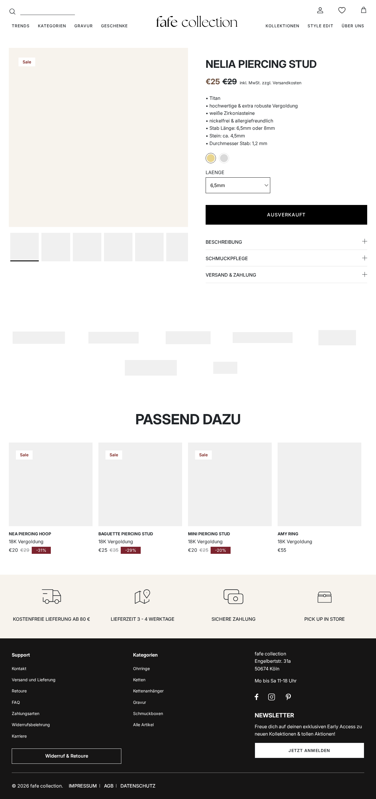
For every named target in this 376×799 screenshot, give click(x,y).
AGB (108, 786)
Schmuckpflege (227, 258)
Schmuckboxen (148, 713)
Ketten (139, 679)
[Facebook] (256, 697)
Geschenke (114, 25)
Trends (21, 25)
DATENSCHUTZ (137, 786)
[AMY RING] (319, 484)
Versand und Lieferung (34, 679)
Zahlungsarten (25, 713)
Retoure (19, 690)
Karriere (19, 736)
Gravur (83, 25)
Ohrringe (141, 668)
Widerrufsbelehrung (31, 724)
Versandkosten (287, 82)
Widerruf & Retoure (66, 756)
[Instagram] (271, 697)
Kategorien (52, 25)
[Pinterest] (288, 697)
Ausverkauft (286, 215)
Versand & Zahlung (231, 275)
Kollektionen (282, 25)
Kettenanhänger (148, 690)
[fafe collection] (197, 21)
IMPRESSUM (83, 786)
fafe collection (46, 786)
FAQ (16, 702)
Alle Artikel (143, 724)
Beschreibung (224, 242)
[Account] (319, 10)
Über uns (353, 25)
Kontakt (19, 668)
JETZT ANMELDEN (309, 750)
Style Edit (320, 25)
